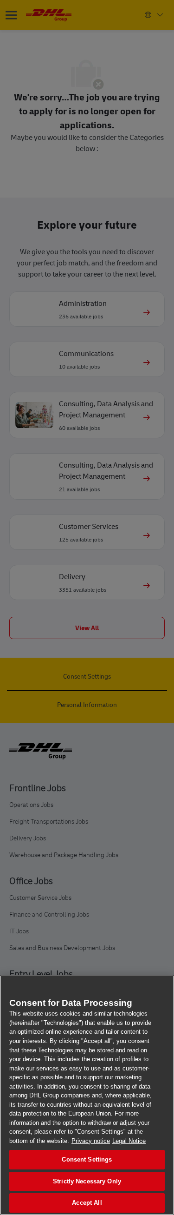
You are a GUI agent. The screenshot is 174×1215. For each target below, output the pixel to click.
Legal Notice (129, 1140)
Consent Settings (87, 1159)
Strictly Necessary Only (87, 1181)
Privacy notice (90, 1140)
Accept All (87, 1202)
